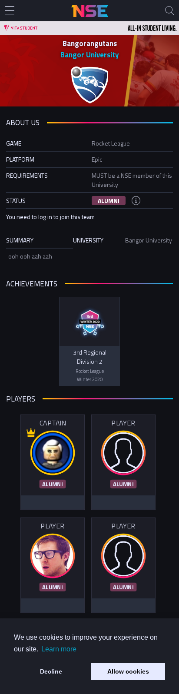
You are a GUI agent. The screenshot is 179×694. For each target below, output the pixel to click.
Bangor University (89, 54)
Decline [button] (51, 671)
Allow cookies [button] (128, 671)
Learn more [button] (58, 649)
